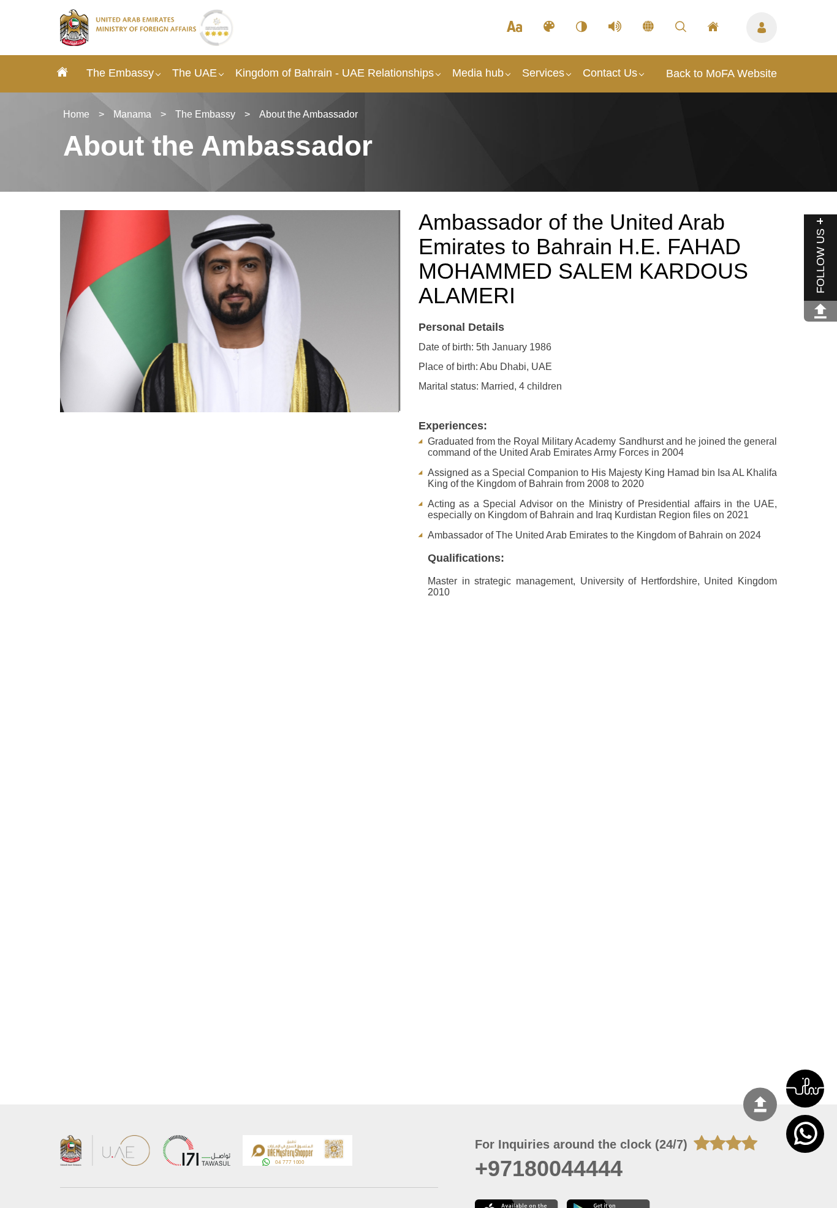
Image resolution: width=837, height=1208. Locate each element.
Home (76, 114)
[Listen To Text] (614, 27)
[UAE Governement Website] (105, 1152)
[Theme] (549, 27)
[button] (805, 1089)
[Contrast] (581, 27)
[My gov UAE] (197, 1152)
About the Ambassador (308, 114)
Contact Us (610, 73)
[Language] (648, 27)
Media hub (478, 73)
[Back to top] (760, 1104)
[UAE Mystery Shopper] (298, 1152)
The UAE (194, 73)
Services (543, 73)
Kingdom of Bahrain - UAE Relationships (334, 73)
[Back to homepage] (129, 42)
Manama (132, 114)
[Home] (62, 74)
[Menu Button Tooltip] (761, 27)
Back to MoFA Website (721, 73)
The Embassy (120, 73)
